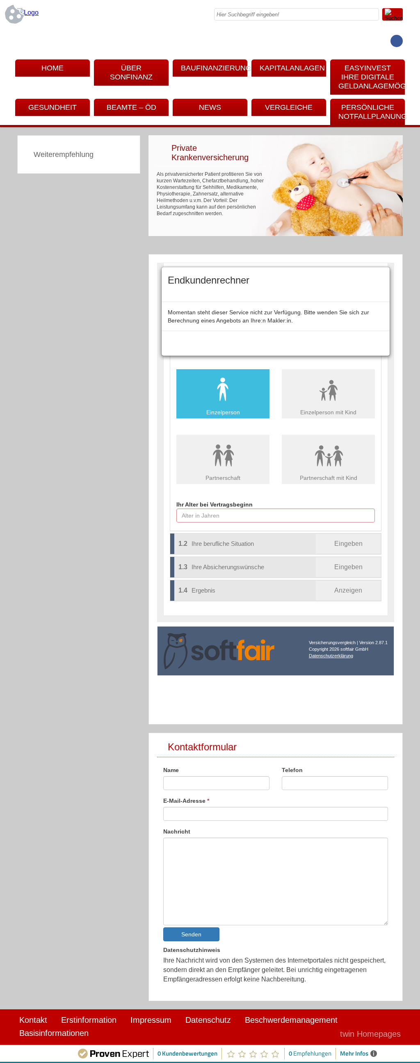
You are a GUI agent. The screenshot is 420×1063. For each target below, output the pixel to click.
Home (52, 68)
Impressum (150, 1019)
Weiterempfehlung (64, 154)
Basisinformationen (54, 1033)
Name (171, 770)
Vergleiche (289, 107)
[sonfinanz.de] (28, 12)
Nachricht (176, 831)
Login (316, 1033)
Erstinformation (88, 1019)
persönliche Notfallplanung (371, 111)
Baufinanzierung (214, 68)
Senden (191, 934)
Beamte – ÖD (131, 107)
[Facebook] (396, 41)
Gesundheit (52, 107)
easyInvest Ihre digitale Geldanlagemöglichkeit (371, 77)
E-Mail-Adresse (186, 800)
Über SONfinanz (131, 72)
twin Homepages (370, 1033)
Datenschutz (208, 1019)
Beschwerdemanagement (291, 1019)
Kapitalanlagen (292, 68)
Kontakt (33, 1019)
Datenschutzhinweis (191, 950)
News (210, 107)
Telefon (292, 770)
